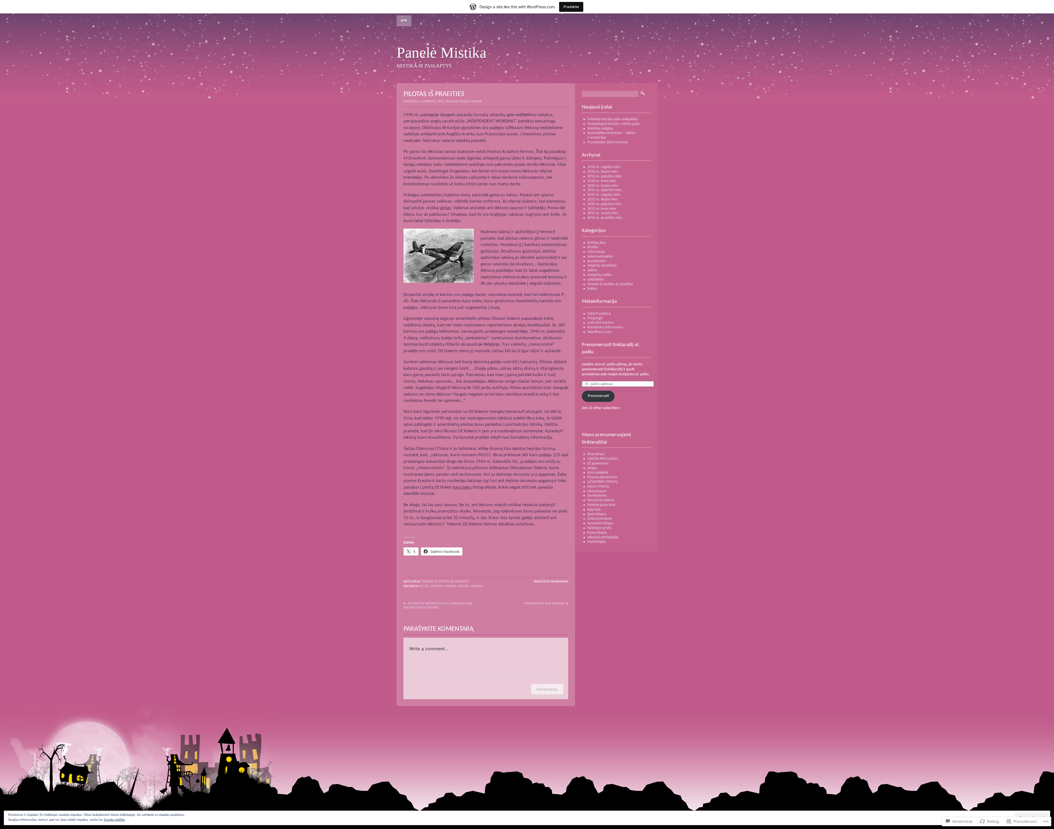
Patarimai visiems (600, 500)
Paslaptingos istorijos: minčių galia (613, 124)
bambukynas (597, 496)
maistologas (596, 542)
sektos (592, 270)
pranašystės (596, 261)
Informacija (596, 252)
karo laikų (462, 487)
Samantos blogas (600, 523)
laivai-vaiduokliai (600, 256)
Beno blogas (596, 514)
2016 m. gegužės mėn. (604, 176)
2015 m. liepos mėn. (602, 199)
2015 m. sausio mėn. (603, 213)
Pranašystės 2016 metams (544, 603)
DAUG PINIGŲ (598, 486)
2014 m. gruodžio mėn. (605, 218)
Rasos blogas (597, 533)
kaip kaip (594, 510)
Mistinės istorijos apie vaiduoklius (612, 119)
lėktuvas (437, 586)
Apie (404, 21)
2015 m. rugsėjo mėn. (604, 195)
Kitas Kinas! (596, 454)
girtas (445, 208)
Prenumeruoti (598, 396)
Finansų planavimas (602, 477)
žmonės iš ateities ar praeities (445, 581)
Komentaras (547, 689)
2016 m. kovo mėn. (602, 181)
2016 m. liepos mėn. (602, 172)
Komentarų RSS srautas (605, 327)
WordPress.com (599, 332)
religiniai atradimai (601, 266)
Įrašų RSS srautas (600, 323)
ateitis (423, 586)
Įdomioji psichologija (602, 537)
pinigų (592, 468)
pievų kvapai (596, 491)
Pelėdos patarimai (601, 505)
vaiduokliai (595, 280)
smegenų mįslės (599, 275)
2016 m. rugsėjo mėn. (604, 167)
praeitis (477, 586)
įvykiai (592, 289)
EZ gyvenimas (597, 463)
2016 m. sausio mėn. (603, 186)
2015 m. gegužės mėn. (604, 204)
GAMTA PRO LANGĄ (602, 459)
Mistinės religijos (600, 129)
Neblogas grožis (599, 528)
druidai (592, 247)
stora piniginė (597, 472)
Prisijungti (594, 318)
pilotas (463, 586)
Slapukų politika (114, 820)
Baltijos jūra (596, 243)
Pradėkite (571, 7)
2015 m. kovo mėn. (602, 209)
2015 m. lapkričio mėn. (605, 190)
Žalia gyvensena (599, 519)
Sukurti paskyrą (599, 314)
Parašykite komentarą (551, 581)
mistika (451, 586)
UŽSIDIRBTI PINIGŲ (602, 482)
